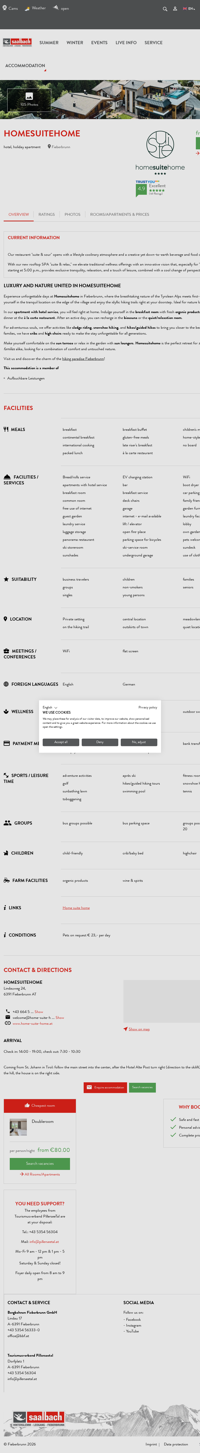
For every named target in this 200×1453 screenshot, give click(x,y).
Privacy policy (148, 707)
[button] (50, 708)
